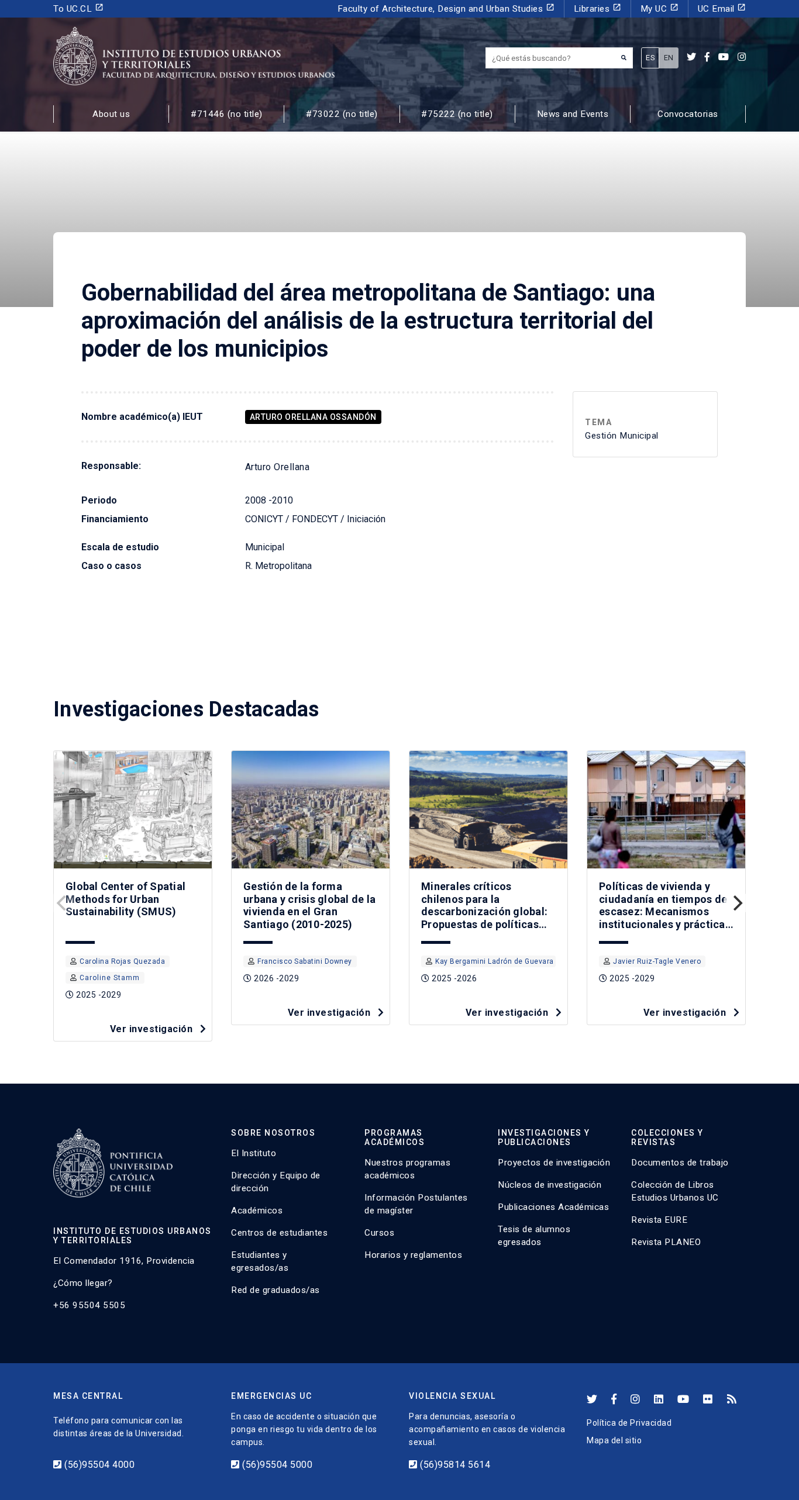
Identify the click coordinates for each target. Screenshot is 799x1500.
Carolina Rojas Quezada (122, 961)
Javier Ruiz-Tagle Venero (657, 961)
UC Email (722, 8)
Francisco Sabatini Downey (304, 961)
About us (111, 114)
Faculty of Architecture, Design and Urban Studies (446, 8)
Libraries (597, 8)
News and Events (573, 114)
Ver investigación (152, 1029)
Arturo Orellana (277, 467)
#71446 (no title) (227, 114)
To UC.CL (78, 8)
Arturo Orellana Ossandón (313, 417)
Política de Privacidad (629, 1422)
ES (650, 57)
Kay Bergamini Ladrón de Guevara (494, 961)
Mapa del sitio (614, 1440)
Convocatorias (687, 114)
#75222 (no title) (457, 114)
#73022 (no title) (342, 114)
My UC (659, 8)
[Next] (736, 903)
